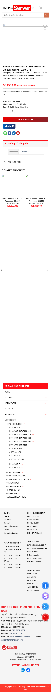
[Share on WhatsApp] (5, 133)
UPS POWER (12, 493)
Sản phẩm (7, 520)
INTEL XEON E (14, 467)
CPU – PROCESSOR (34, 516)
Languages (24, 2)
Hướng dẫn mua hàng (11, 526)
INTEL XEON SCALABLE (18, 445)
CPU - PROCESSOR (14, 424)
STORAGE (9, 398)
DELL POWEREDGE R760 (12, 555)
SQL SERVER (31, 577)
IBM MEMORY (32, 530)
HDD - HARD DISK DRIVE (16, 476)
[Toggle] (46, 391)
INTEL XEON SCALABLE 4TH (20, 435)
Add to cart (27, 119)
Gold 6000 (26, 152)
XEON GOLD (15, 456)
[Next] (47, 274)
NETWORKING (10, 414)
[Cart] (41, 8)
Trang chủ (7, 73)
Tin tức (6, 530)
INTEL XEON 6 (14, 428)
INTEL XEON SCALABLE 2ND (20, 442)
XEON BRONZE (16, 449)
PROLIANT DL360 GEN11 (12, 546)
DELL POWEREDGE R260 (12, 564)
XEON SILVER (16, 452)
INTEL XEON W (14, 464)
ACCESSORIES (10, 420)
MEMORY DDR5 (32, 526)
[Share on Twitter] (14, 133)
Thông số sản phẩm (18, 143)
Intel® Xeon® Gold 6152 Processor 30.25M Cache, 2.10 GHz (36, 201)
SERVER (8, 392)
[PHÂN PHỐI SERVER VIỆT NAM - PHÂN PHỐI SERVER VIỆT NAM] (19, 8)
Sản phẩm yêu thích (11, 533)
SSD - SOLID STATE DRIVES (18, 479)
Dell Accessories (33, 555)
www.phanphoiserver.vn (20, 637)
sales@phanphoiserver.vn (12, 640)
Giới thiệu (7, 513)
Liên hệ (6, 516)
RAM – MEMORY (33, 520)
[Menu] (47, 8)
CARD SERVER (13, 483)
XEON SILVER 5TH (33, 542)
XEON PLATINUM (17, 459)
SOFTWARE (9, 409)
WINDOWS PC (32, 574)
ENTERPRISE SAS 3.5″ (35, 558)
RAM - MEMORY (13, 472)
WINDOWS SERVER (34, 570)
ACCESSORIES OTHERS (16, 497)
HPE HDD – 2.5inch (34, 562)
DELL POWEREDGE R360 (12, 568)
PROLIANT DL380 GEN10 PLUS (12, 550)
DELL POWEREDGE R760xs (10, 559)
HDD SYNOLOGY (33, 523)
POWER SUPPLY (13, 490)
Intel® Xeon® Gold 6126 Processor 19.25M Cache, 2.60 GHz (12, 201)
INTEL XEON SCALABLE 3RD (20, 438)
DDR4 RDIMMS (32, 552)
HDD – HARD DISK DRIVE (36, 513)
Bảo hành (7, 523)
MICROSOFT (31, 580)
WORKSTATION (10, 403)
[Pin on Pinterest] (18, 133)
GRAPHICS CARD (14, 486)
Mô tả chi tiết (14, 162)
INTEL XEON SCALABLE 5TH (20, 431)
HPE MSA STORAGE (34, 533)
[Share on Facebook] (9, 133)
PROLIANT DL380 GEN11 (12, 543)
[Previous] (1, 274)
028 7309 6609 (18, 630)
